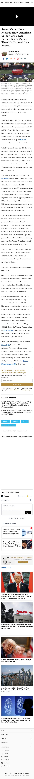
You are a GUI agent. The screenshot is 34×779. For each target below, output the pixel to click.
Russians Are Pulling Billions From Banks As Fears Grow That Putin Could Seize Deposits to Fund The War (17, 626)
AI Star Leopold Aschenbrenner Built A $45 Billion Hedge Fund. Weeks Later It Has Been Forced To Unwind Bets (16, 720)
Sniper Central (8, 330)
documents (5, 178)
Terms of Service (14, 390)
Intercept (23, 139)
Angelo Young (14, 51)
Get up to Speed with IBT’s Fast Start (21, 557)
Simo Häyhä (5, 345)
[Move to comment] (25, 58)
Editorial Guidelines (25, 437)
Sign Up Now (23, 562)
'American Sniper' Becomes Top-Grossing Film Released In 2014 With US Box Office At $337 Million (16, 412)
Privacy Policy (26, 390)
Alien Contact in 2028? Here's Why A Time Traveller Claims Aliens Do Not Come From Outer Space (15, 690)
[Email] (21, 58)
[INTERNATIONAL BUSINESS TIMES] (17, 3)
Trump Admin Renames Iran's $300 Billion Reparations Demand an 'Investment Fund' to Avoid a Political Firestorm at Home (16, 596)
